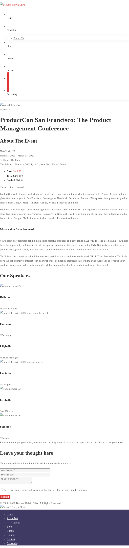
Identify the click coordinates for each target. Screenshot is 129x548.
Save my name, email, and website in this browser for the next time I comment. (45, 490)
